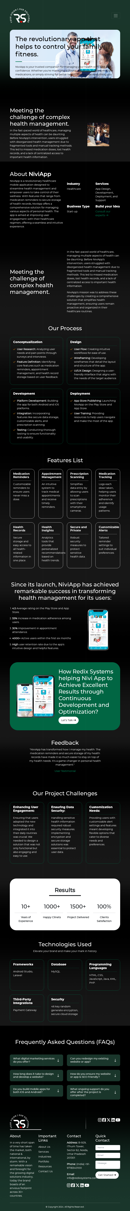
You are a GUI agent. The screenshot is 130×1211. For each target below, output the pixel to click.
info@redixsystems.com (82, 1178)
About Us (44, 1147)
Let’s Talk (67, 720)
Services (43, 1152)
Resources (45, 1166)
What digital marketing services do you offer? (34, 1060)
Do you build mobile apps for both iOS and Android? (31, 1090)
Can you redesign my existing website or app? (89, 1060)
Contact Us (45, 1171)
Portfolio (43, 1161)
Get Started (106, 1175)
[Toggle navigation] (115, 16)
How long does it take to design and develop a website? (33, 1075)
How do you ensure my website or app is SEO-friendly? (90, 1075)
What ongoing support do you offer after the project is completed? (89, 1092)
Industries (44, 1156)
